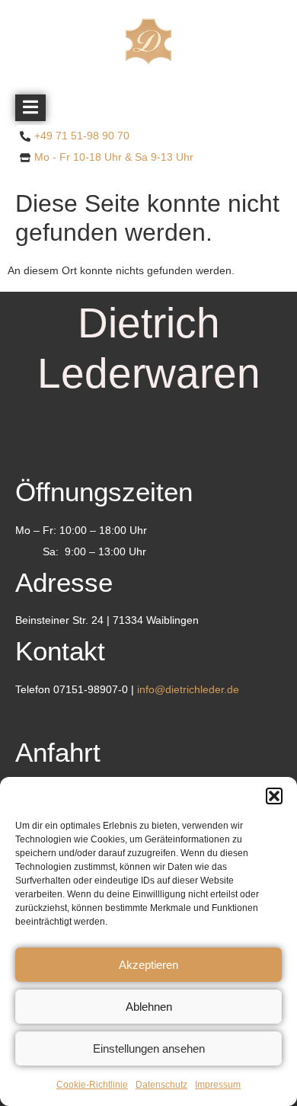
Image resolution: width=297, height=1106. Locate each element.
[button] (274, 796)
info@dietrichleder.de (188, 689)
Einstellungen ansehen (149, 1048)
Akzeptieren (148, 964)
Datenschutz (161, 1084)
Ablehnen (149, 1006)
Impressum (218, 1084)
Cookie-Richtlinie (92, 1084)
